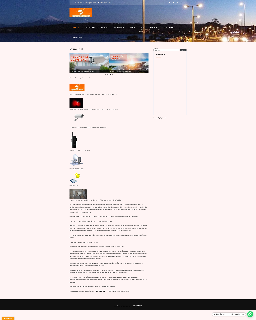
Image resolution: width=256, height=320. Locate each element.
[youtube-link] (178, 3)
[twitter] (174, 3)
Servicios (104, 28)
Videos (132, 28)
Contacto (154, 28)
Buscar (156, 48)
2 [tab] (107, 74)
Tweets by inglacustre (160, 118)
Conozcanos (90, 28)
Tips (142, 28)
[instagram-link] (182, 3)
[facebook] (170, 3)
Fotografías (119, 28)
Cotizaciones (169, 28)
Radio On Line (77, 37)
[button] (250, 314)
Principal (76, 28)
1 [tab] (105, 74)
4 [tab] (112, 74)
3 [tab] (110, 74)
